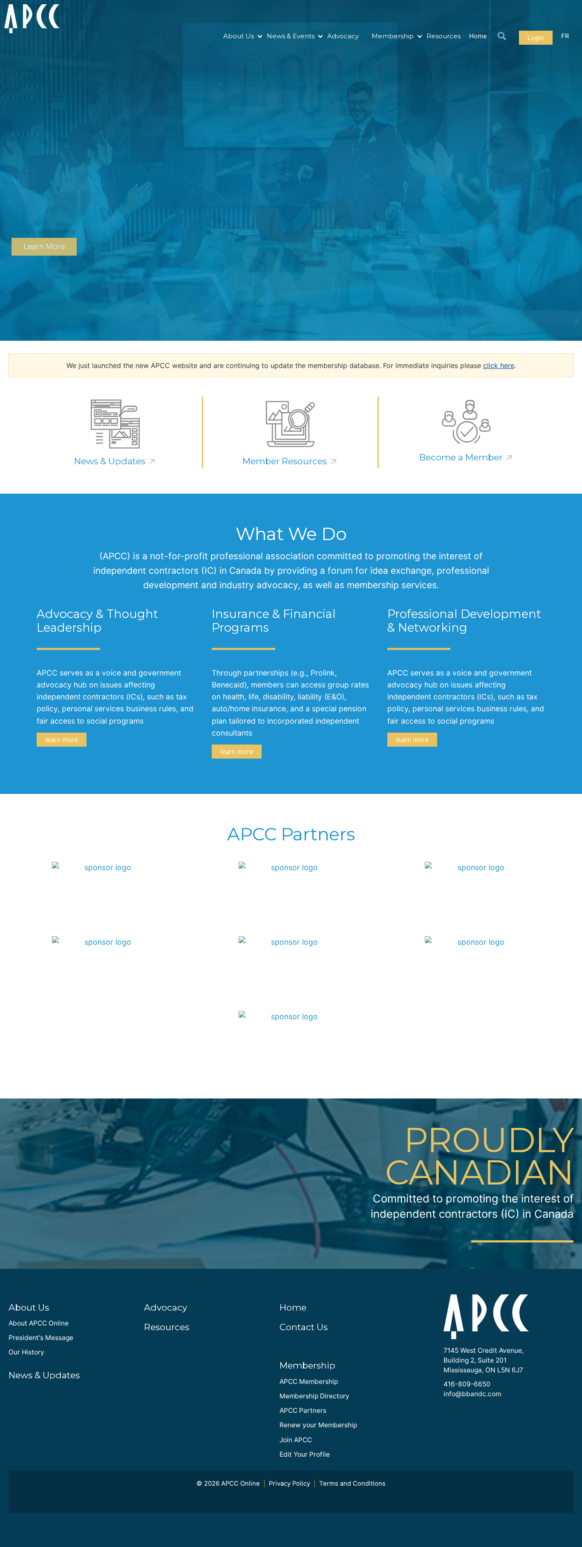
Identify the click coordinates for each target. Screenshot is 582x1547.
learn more (61, 740)
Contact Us (303, 1327)
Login (535, 38)
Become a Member (460, 457)
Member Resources (284, 461)
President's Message (41, 1338)
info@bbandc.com (472, 1394)
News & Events (290, 36)
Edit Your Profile (304, 1454)
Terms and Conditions (352, 1483)
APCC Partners (302, 1410)
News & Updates (109, 461)
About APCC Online (39, 1323)
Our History (26, 1352)
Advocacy (343, 36)
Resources (443, 36)
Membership (393, 36)
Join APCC (295, 1440)
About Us (238, 36)
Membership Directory (314, 1396)
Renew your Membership (318, 1425)
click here (498, 365)
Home (478, 36)
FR (565, 36)
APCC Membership (308, 1381)
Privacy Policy (289, 1483)
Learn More (44, 246)
